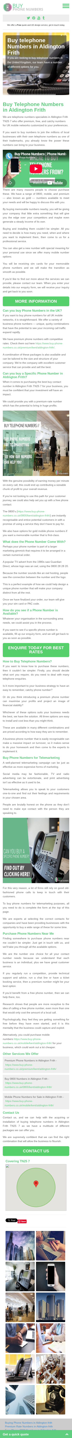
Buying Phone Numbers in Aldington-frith (28, 1422)
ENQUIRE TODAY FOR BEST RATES (36, 649)
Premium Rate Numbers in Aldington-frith (29, 1426)
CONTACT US (36, 1151)
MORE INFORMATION (36, 301)
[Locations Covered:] (4, 5)
